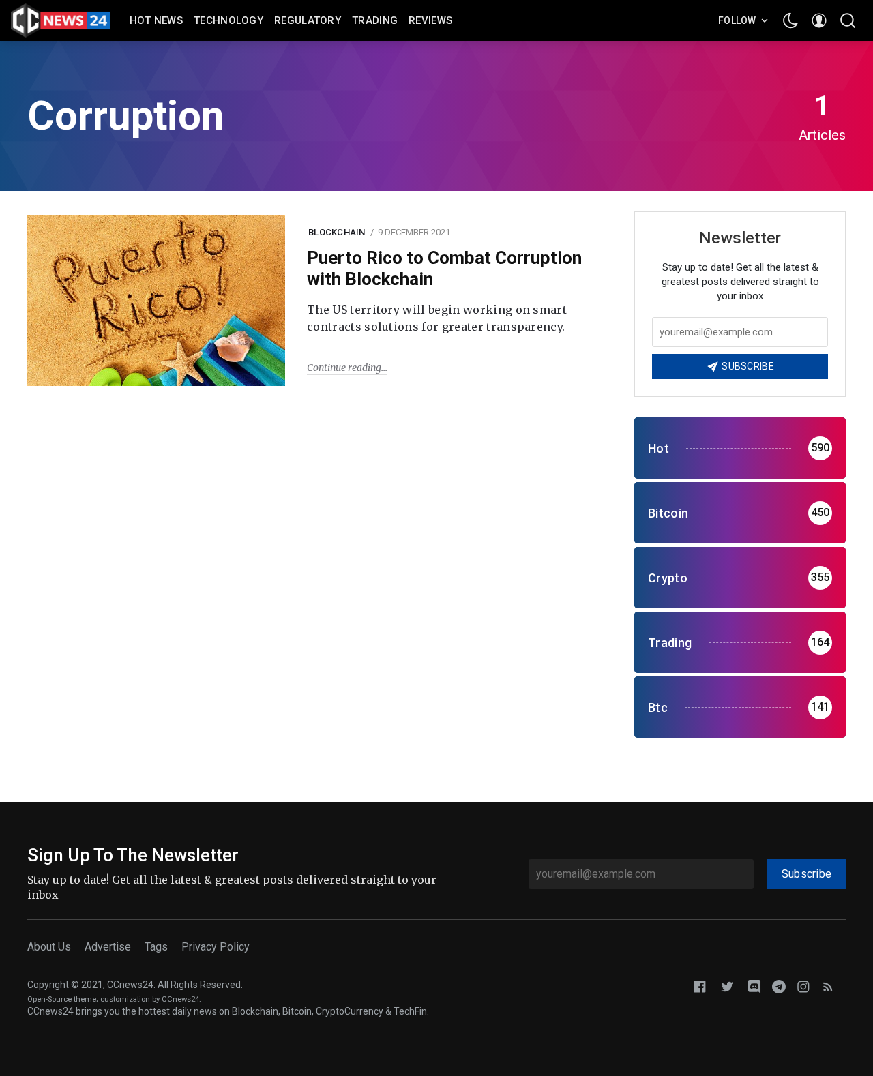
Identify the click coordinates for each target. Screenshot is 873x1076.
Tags (156, 946)
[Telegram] (779, 985)
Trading (375, 20)
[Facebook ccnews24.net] (700, 985)
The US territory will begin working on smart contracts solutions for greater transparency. (437, 318)
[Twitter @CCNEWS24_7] (727, 985)
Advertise (108, 946)
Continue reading (344, 367)
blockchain (337, 232)
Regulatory (307, 20)
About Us (49, 946)
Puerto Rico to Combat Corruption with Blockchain (444, 268)
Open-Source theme (61, 999)
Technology (228, 20)
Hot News (156, 20)
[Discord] (754, 985)
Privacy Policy (215, 946)
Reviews (430, 20)
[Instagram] (803, 985)
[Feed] (828, 985)
